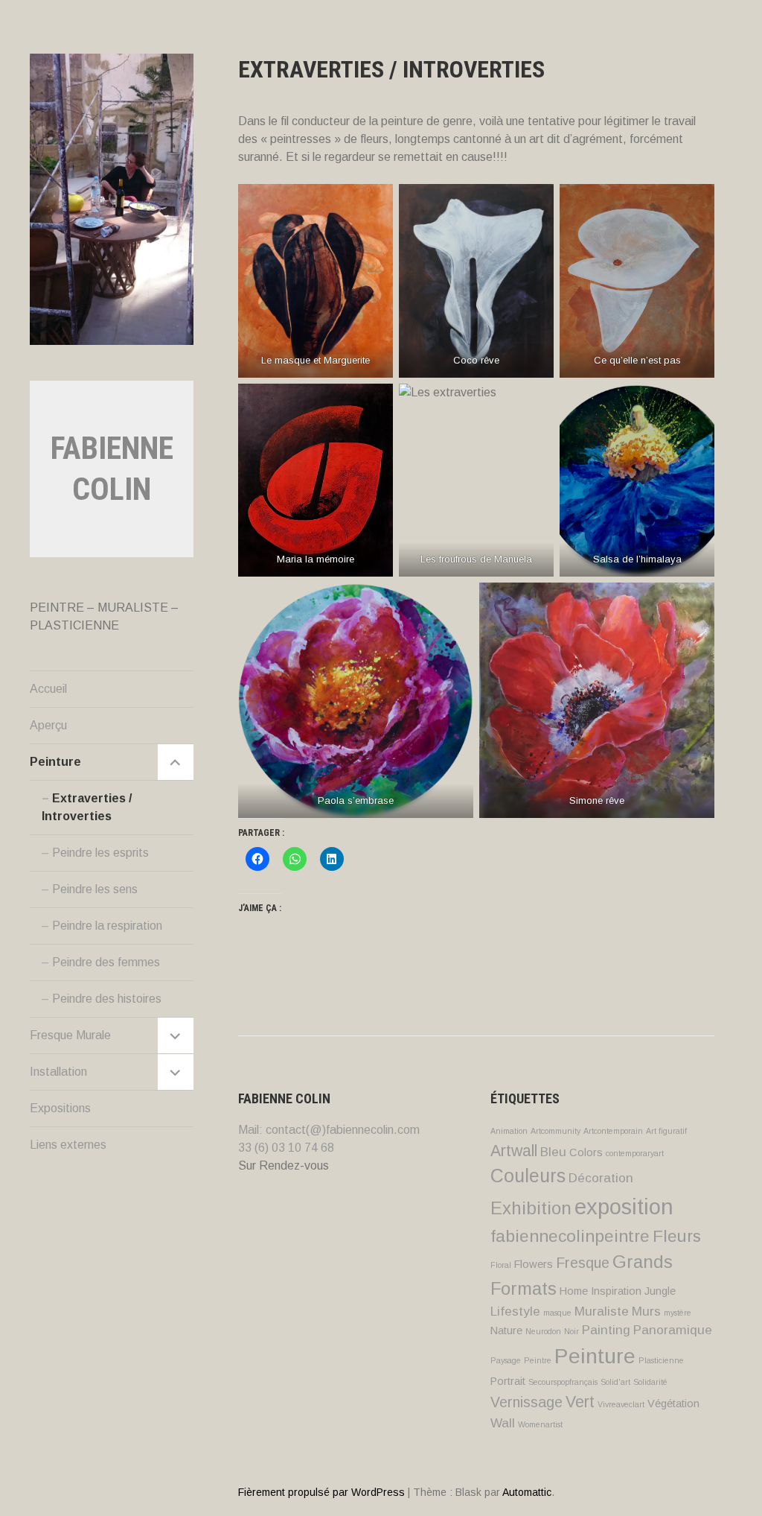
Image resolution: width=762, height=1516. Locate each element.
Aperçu (48, 725)
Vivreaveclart (621, 1404)
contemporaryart (635, 1153)
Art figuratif (666, 1130)
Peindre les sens (95, 889)
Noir (571, 1331)
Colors (586, 1152)
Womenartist (540, 1424)
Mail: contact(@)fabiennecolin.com (329, 1129)
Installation (58, 1071)
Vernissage (526, 1402)
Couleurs (528, 1175)
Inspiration (616, 1291)
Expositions (60, 1108)
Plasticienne (661, 1360)
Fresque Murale (70, 1035)
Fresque (582, 1263)
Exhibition (531, 1208)
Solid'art (615, 1381)
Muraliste (601, 1311)
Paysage (505, 1360)
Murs (646, 1311)
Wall (502, 1422)
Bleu (553, 1151)
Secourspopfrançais (563, 1381)
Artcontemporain (613, 1130)
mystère (677, 1312)
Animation (509, 1130)
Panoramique (672, 1329)
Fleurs (677, 1236)
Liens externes (68, 1144)
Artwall (513, 1150)
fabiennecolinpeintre (570, 1236)
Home (574, 1291)
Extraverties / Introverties (87, 807)
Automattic (526, 1492)
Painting (606, 1329)
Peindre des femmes (106, 962)
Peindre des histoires (106, 998)
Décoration (601, 1177)
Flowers (533, 1264)
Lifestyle (515, 1311)
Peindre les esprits (100, 852)
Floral (500, 1264)
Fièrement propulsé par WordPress (321, 1492)
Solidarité (650, 1381)
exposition (623, 1206)
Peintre (537, 1360)
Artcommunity (555, 1130)
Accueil (48, 688)
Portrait (507, 1381)
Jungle (660, 1291)
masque (557, 1312)
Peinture (55, 761)
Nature (506, 1330)
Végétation (673, 1403)
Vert (580, 1401)
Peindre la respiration (107, 925)
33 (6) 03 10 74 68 (286, 1147)
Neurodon (543, 1331)
